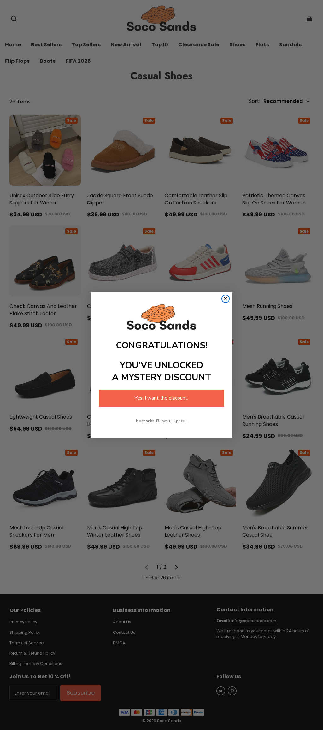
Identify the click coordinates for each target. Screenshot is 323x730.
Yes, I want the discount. (161, 398)
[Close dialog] (225, 299)
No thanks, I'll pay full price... (161, 420)
